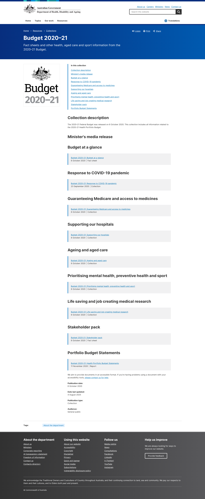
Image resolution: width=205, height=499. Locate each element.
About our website (72, 444)
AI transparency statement (35, 454)
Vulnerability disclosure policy (77, 471)
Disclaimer (68, 454)
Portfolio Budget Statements (84, 108)
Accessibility (69, 447)
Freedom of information (34, 457)
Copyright (68, 451)
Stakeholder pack (79, 104)
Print (148, 31)
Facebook (108, 454)
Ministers (159, 6)
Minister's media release (82, 74)
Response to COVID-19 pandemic (86, 81)
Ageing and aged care (81, 93)
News (167, 6)
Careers (150, 6)
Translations (174, 21)
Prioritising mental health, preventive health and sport (95, 97)
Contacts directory (31, 464)
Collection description (81, 70)
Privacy (67, 457)
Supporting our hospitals (82, 89)
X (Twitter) (109, 461)
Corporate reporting (32, 451)
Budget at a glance (79, 78)
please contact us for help (96, 377)
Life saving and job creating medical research (91, 100)
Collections (51, 30)
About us (141, 6)
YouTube (108, 464)
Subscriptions (70, 467)
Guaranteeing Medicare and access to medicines (93, 85)
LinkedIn (108, 457)
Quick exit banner (72, 461)
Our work (49, 21)
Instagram (108, 467)
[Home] (51, 8)
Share (158, 31)
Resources (62, 21)
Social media (69, 464)
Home (28, 21)
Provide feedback (156, 456)
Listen (137, 31)
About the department (54, 425)
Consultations (110, 451)
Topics (38, 21)
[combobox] (152, 12)
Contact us (176, 6)
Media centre (110, 444)
